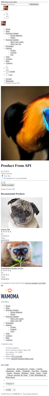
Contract (9, 59)
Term (8, 57)
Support (9, 48)
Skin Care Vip (15, 44)
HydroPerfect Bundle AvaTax (12, 268)
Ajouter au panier (8, 185)
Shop (8, 31)
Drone (12, 38)
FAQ (12, 331)
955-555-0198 (16, 357)
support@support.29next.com (22, 359)
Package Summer (12, 40)
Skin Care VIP (16, 321)
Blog (7, 61)
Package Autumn (12, 33)
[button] (10, 71)
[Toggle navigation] (2, 10)
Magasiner (10, 81)
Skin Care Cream (16, 42)
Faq (11, 55)
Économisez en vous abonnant (15, 178)
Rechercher (34, 4)
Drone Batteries (16, 35)
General (13, 53)
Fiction (13, 50)
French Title (5, 229)
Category (9, 63)
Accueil (9, 79)
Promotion (10, 46)
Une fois (7, 176)
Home (8, 29)
